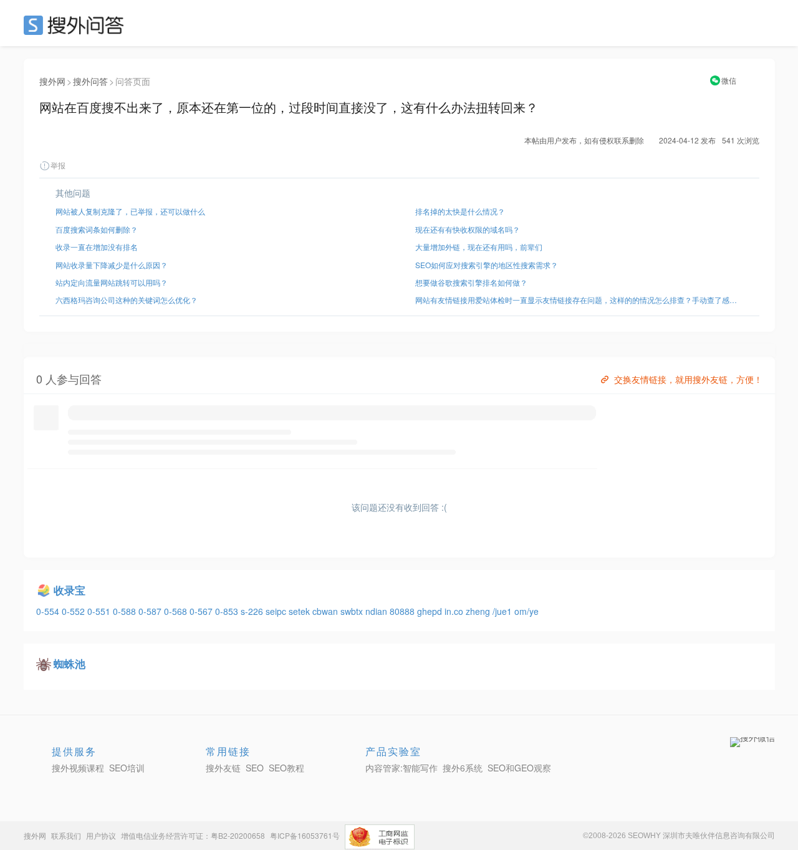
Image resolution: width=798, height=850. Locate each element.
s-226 (253, 611)
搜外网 (52, 81)
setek (300, 611)
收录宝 (69, 589)
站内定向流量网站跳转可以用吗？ (111, 282)
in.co (455, 611)
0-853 (228, 611)
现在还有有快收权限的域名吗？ (467, 229)
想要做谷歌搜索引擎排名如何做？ (471, 282)
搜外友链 (223, 767)
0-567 (202, 611)
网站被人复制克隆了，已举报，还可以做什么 (130, 211)
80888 (403, 611)
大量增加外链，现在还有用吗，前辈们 (478, 246)
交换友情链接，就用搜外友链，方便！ (688, 379)
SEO (77, 25)
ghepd (431, 611)
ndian (377, 611)
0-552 (74, 611)
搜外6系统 (463, 767)
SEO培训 (127, 767)
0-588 (125, 611)
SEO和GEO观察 (519, 767)
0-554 (49, 611)
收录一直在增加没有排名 (96, 246)
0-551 (100, 611)
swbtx (352, 611)
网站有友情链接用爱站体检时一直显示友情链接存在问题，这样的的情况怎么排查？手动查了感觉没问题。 (579, 299)
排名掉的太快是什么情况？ (460, 211)
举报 (57, 165)
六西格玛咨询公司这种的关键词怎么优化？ (126, 299)
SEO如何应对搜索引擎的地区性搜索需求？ (486, 264)
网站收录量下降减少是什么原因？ (111, 264)
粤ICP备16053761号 (305, 835)
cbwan (326, 611)
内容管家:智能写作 (401, 767)
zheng (479, 611)
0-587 (151, 611)
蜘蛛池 (69, 663)
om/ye (526, 611)
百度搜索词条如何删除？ (96, 229)
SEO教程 (286, 767)
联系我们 (66, 835)
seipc (277, 611)
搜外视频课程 (78, 767)
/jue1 (503, 611)
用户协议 (101, 835)
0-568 (177, 611)
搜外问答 (90, 81)
